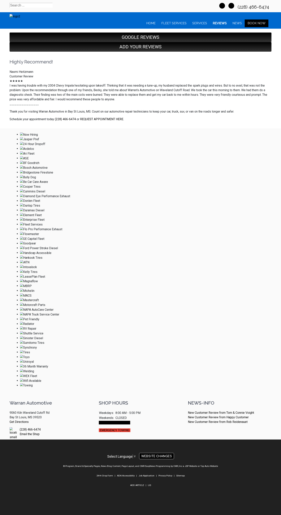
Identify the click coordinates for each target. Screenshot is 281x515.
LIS (149, 485)
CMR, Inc (177, 466)
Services (199, 23)
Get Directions (19, 422)
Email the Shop (30, 434)
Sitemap (180, 475)
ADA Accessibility (126, 475)
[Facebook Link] (222, 6)
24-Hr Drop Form (105, 475)
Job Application (146, 475)
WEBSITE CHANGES (156, 456)
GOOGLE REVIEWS (140, 37)
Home (151, 23)
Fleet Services (174, 23)
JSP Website (191, 466)
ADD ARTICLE (137, 485)
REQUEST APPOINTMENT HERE (101, 119)
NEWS (237, 23)
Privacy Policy (165, 475)
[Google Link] (231, 6)
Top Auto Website (209, 466)
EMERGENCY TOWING (114, 430)
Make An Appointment (114, 422)
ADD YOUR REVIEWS (140, 46)
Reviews (220, 23)
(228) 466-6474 (254, 7)
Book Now (257, 23)
